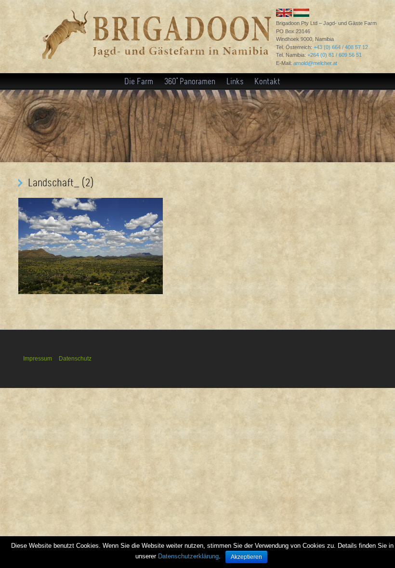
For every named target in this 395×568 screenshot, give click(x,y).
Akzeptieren (246, 557)
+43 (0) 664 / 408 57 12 (341, 47)
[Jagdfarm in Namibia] (156, 62)
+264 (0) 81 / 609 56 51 (334, 55)
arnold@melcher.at (315, 63)
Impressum (37, 358)
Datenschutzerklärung (188, 556)
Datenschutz (75, 358)
